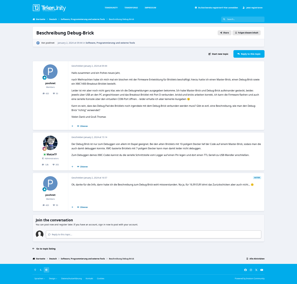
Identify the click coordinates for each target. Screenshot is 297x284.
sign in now (104, 224)
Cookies (100, 278)
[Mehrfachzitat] (72, 126)
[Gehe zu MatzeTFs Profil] (50, 143)
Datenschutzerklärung (71, 278)
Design (52, 278)
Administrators (51, 158)
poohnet (50, 42)
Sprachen (39, 278)
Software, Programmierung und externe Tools (110, 42)
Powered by (250, 278)
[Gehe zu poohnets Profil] (38, 43)
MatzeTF (52, 154)
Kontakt (89, 278)
